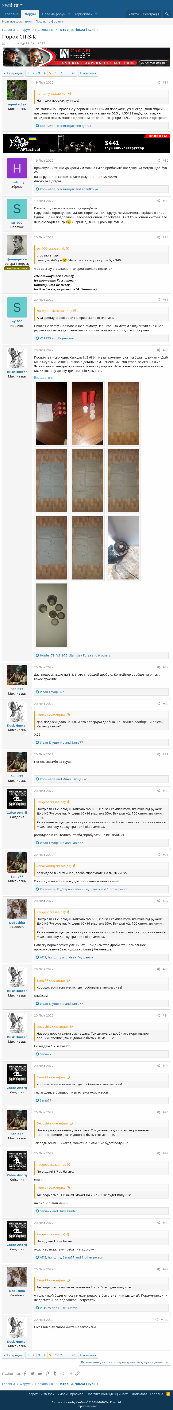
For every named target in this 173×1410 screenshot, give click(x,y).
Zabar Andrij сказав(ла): (54, 866)
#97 (166, 1153)
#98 (166, 1223)
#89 (166, 754)
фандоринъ (17, 259)
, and (66, 126)
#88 (166, 704)
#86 (166, 350)
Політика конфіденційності (107, 1394)
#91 (166, 854)
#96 (166, 1112)
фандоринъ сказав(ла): (54, 310)
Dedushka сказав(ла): (53, 1026)
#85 (166, 299)
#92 (166, 901)
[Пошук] (167, 14)
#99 (166, 1269)
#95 (166, 1066)
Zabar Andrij (17, 812)
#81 (166, 82)
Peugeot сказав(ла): (51, 802)
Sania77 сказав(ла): (51, 715)
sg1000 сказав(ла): (51, 248)
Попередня (14, 73)
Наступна (87, 73)
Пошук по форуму (49, 21)
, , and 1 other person (84, 889)
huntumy (12, 43)
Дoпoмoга (139, 1394)
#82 (166, 160)
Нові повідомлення (17, 21)
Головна (11, 14)
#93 (166, 969)
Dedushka (17, 922)
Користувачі (83, 14)
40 (74, 73)
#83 (166, 201)
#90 (166, 791)
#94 (166, 1015)
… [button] (67, 73)
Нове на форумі (54, 14)
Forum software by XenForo (86, 1402)
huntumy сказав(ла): (52, 93)
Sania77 (17, 689)
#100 (165, 1319)
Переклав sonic (87, 1406)
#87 (166, 667)
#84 (166, 237)
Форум (30, 14)
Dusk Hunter (17, 372)
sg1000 (17, 222)
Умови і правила (70, 1394)
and (57, 338)
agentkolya (17, 104)
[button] (69, 14)
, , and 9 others (75, 655)
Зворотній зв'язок (40, 1394)
